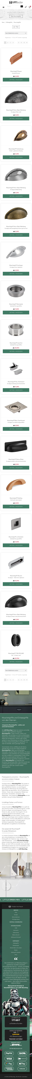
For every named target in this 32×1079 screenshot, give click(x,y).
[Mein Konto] (26, 7)
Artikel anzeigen (16, 79)
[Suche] (22, 6)
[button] (3, 7)
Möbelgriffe (9, 22)
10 (24, 42)
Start (3, 22)
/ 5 (16, 1034)
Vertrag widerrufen (15, 922)
